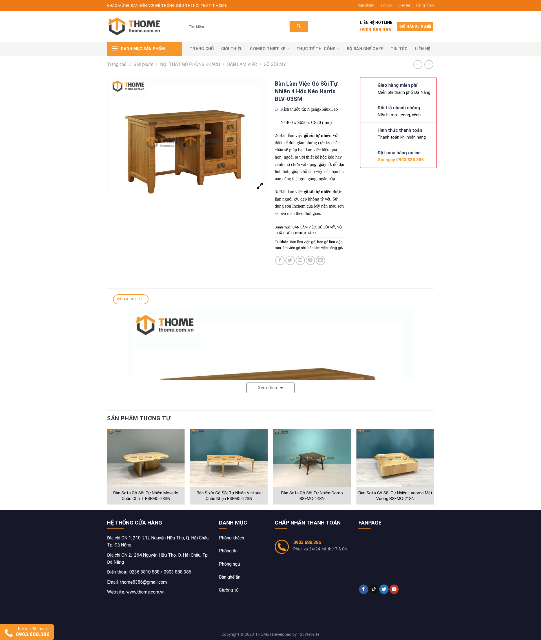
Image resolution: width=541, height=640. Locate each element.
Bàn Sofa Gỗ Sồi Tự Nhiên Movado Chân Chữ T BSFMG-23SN (145, 495)
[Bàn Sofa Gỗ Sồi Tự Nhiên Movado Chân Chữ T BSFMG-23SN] (146, 458)
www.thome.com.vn (145, 592)
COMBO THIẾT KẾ (267, 48)
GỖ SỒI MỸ (275, 64)
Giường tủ (229, 590)
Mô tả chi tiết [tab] (130, 299)
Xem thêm (268, 387)
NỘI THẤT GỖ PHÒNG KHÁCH (190, 64)
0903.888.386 (307, 542)
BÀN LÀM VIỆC (242, 64)
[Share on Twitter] (290, 260)
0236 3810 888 (144, 572)
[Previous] (107, 469)
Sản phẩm (366, 5)
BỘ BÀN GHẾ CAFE (365, 48)
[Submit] (299, 26)
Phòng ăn (228, 551)
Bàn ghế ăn (229, 577)
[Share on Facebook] (280, 260)
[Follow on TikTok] (373, 589)
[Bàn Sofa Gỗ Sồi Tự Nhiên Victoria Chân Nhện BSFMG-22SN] (229, 458)
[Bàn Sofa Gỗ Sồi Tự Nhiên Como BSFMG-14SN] (312, 458)
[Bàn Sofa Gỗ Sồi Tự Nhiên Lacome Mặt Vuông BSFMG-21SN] (395, 458)
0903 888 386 (177, 572)
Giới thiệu (232, 48)
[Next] (433, 469)
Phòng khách (231, 538)
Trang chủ (202, 48)
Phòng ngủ (229, 564)
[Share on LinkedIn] (320, 260)
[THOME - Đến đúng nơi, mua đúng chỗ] (135, 27)
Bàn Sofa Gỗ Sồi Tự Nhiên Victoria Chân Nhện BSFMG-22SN (229, 495)
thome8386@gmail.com (143, 582)
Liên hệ (404, 5)
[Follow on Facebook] (363, 589)
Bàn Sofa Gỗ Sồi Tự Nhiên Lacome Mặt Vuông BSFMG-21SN (395, 495)
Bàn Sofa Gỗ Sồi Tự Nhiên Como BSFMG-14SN (312, 495)
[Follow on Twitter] (384, 589)
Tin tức (386, 5)
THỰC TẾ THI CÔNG (316, 48)
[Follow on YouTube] (394, 589)
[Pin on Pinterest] (310, 260)
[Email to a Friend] (300, 260)
